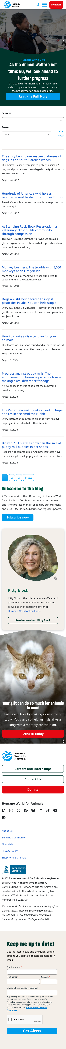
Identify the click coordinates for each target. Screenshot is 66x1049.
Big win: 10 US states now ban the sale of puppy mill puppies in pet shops (31, 445)
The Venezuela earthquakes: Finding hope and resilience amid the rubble (32, 412)
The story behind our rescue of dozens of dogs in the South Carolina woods (31, 158)
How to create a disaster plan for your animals (29, 338)
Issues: (6, 127)
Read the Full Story (33, 96)
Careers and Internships (32, 769)
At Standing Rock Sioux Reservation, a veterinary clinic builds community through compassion (29, 230)
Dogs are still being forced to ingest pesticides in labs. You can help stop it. (29, 301)
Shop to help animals (14, 857)
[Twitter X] (18, 810)
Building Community (13, 837)
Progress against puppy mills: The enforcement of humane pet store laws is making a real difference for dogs (32, 377)
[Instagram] (11, 810)
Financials (7, 844)
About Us (7, 831)
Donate (56, 4)
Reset (61, 135)
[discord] (4, 817)
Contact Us (33, 779)
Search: (6, 113)
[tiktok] (48, 810)
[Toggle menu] (44, 5)
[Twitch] (4, 810)
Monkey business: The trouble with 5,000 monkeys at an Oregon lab (31, 269)
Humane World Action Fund (24, 611)
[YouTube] (55, 810)
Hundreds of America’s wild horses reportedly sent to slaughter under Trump (32, 195)
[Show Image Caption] (63, 42)
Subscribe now (18, 517)
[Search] (39, 4)
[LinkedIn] (40, 810)
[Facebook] (26, 810)
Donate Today (33, 734)
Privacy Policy (9, 851)
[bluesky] (33, 810)
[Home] (14, 756)
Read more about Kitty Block (33, 620)
